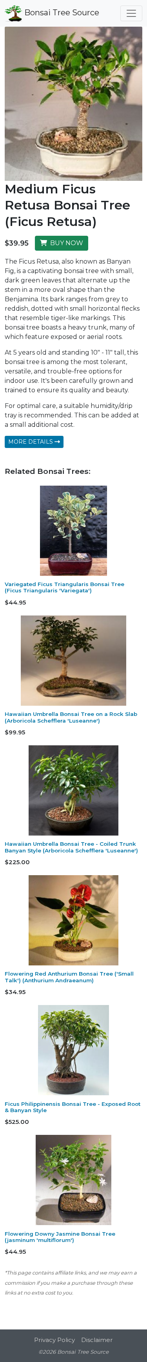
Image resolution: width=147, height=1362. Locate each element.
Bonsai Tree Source (60, 12)
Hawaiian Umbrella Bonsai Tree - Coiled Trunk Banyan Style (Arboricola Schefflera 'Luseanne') (71, 847)
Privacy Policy (54, 1340)
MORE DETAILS (31, 441)
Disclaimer (97, 1340)
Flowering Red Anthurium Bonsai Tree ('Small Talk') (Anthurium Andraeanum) (69, 977)
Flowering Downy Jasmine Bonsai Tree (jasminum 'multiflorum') (60, 1237)
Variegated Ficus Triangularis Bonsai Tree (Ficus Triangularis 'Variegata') (64, 587)
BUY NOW (65, 243)
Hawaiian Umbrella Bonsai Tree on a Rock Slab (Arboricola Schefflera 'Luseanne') (71, 717)
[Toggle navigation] (131, 13)
